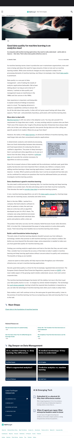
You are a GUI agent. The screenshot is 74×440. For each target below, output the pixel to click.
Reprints (11, 433)
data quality (64, 73)
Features (39, 433)
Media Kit (52, 430)
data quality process (48, 194)
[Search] (71, 12)
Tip (8, 41)
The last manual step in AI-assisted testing (16, 327)
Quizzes (21, 437)
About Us (4, 430)
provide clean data (31, 189)
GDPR (59, 270)
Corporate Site (59, 430)
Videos (34, 437)
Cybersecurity (9, 403)
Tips (25, 437)
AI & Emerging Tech (10, 398)
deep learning (30, 135)
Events (34, 433)
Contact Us (30, 430)
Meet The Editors (23, 430)
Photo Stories (15, 437)
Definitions (22, 433)
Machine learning (13, 120)
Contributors (5, 433)
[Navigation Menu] (2, 12)
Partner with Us (45, 430)
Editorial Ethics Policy (12, 430)
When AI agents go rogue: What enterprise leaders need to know (50, 411)
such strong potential (17, 285)
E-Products (28, 433)
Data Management (10, 15)
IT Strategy (8, 415)
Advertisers (37, 430)
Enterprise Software (11, 407)
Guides (3, 437)
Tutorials (30, 437)
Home (3, 15)
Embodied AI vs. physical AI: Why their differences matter (49, 397)
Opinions (8, 437)
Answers (16, 433)
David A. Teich (12, 59)
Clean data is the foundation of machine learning (21, 309)
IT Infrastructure (10, 411)
